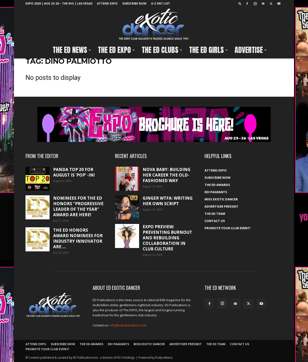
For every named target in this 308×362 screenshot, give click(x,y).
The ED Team (215, 213)
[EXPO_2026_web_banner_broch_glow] (154, 124)
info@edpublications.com (128, 325)
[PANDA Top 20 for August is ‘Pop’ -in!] (38, 179)
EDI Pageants (216, 192)
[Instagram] (255, 3)
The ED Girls (206, 49)
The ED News (70, 49)
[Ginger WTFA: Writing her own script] (127, 207)
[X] (271, 3)
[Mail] (263, 3)
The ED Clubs (160, 49)
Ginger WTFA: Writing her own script (167, 200)
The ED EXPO (114, 49)
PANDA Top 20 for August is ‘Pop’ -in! (74, 172)
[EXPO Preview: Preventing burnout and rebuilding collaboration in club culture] (127, 236)
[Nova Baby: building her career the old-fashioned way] (127, 179)
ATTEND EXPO (107, 3)
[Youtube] (278, 3)
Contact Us (215, 221)
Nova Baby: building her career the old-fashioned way (166, 175)
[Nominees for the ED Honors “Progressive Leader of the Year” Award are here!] (38, 207)
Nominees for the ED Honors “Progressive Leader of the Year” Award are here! (78, 206)
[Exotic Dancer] (154, 24)
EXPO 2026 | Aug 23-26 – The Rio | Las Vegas (59, 3)
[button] (240, 3)
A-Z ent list (160, 3)
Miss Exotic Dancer (221, 199)
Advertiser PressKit (221, 206)
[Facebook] (247, 3)
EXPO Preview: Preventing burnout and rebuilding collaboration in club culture (167, 238)
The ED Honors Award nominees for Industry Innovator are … (78, 238)
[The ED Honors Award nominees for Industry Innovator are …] (38, 239)
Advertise (249, 49)
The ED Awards (217, 185)
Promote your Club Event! (227, 228)
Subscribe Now (134, 3)
